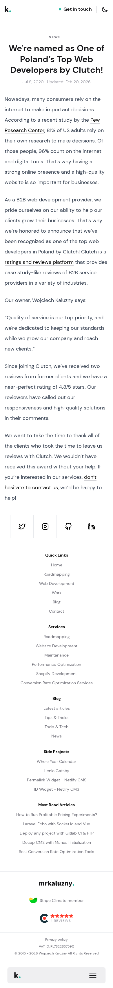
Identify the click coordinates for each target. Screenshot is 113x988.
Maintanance (56, 655)
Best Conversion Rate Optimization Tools (56, 851)
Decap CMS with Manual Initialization (56, 842)
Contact (56, 611)
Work (56, 592)
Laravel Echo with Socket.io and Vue (56, 823)
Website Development (56, 645)
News (56, 736)
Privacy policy (56, 939)
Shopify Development (56, 673)
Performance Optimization (56, 664)
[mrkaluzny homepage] (8, 9)
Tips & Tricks (56, 717)
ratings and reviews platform (39, 262)
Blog (57, 602)
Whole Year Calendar (56, 761)
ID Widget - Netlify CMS (56, 789)
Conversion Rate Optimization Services (57, 682)
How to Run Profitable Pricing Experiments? (56, 814)
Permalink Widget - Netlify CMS (56, 780)
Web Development (56, 583)
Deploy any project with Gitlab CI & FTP (57, 833)
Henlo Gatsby (56, 770)
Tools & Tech (56, 726)
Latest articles (56, 708)
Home (56, 565)
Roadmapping (56, 574)
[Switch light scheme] (104, 9)
